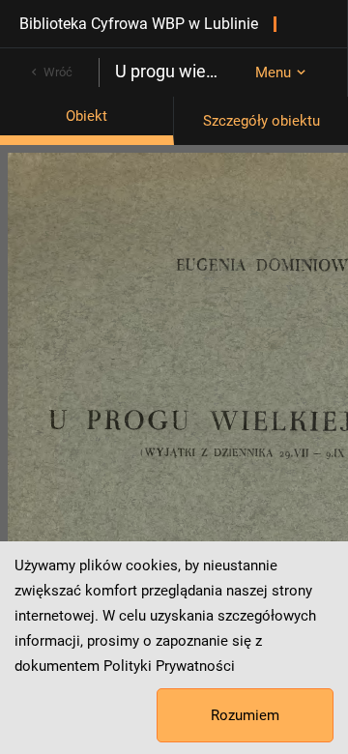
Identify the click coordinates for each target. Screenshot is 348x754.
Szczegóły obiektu (261, 121)
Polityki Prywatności (169, 666)
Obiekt (86, 116)
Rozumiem (245, 715)
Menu (273, 72)
